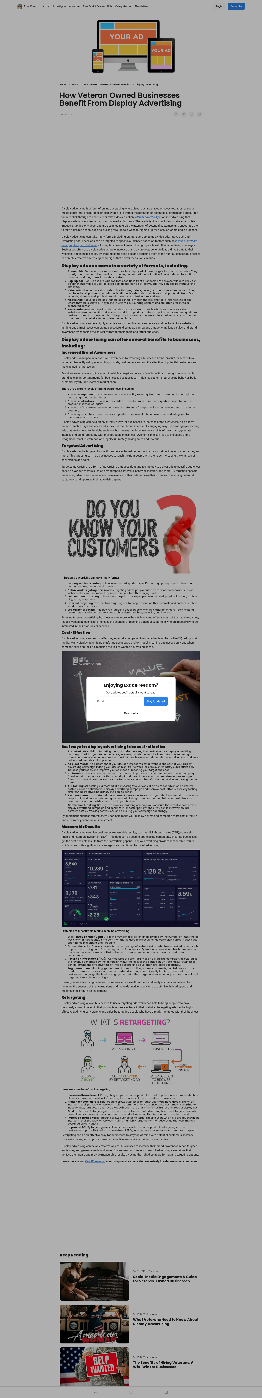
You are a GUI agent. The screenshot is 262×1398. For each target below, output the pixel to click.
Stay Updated (156, 701)
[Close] (169, 682)
